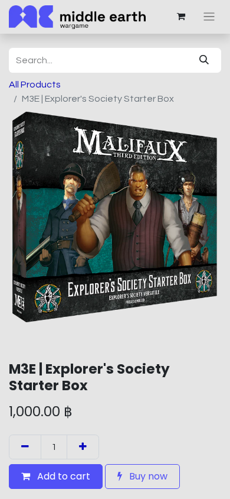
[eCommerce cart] (181, 16)
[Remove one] (25, 447)
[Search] (204, 60)
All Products (35, 84)
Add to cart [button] (62, 476)
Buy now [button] (147, 476)
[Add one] (83, 447)
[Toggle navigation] (209, 17)
